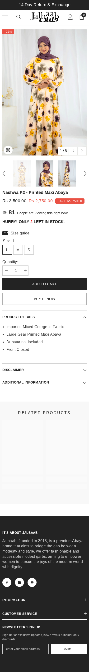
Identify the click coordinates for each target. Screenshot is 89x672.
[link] (22, 479)
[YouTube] (32, 582)
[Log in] (70, 17)
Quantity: (10, 262)
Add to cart (44, 284)
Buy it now (44, 299)
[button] (73, 151)
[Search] (19, 17)
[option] (44, 92)
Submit (69, 648)
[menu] (5, 17)
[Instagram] (19, 582)
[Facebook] (6, 582)
